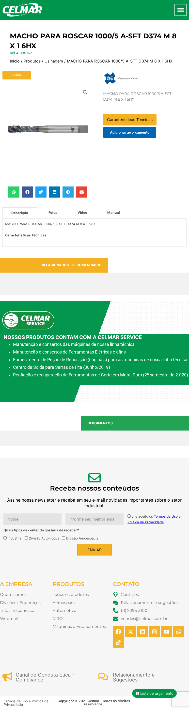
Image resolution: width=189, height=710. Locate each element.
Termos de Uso (166, 516)
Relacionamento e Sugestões (134, 677)
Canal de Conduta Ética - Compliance (45, 677)
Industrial (15, 538)
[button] (180, 10)
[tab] (19, 212)
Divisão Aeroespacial (82, 538)
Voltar (16, 75)
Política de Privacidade (145, 522)
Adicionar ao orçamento (129, 132)
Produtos (32, 61)
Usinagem (54, 61)
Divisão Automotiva (44, 538)
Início (15, 61)
